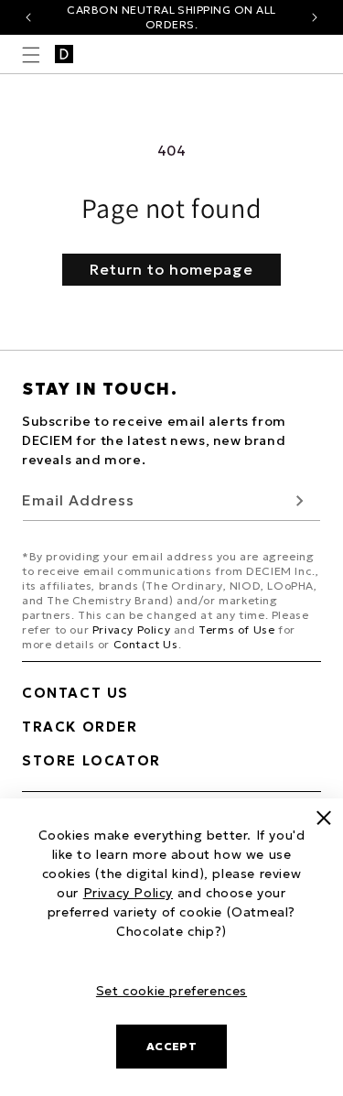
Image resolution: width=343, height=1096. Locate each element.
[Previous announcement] (28, 17)
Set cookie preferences (171, 990)
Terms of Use (236, 629)
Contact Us (145, 644)
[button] (31, 55)
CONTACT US (75, 692)
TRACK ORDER (80, 726)
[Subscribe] (300, 500)
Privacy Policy (131, 629)
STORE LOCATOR (91, 760)
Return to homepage (171, 269)
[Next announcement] (315, 17)
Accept (172, 1046)
